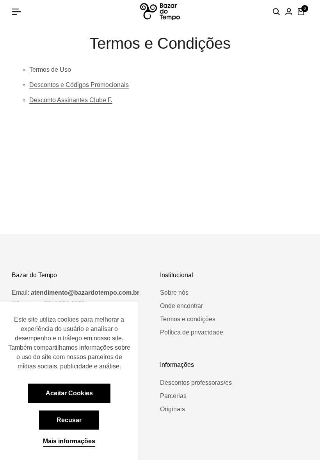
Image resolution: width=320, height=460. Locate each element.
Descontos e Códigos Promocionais (79, 84)
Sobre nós (174, 292)
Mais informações (69, 441)
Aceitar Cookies (69, 393)
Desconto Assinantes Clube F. (70, 100)
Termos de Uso (50, 69)
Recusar (69, 420)
